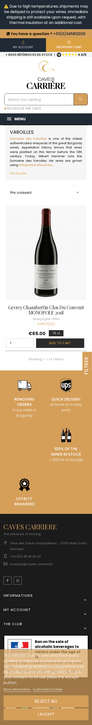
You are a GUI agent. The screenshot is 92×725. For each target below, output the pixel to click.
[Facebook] (7, 580)
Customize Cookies (48, 689)
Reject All (46, 701)
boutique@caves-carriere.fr (31, 564)
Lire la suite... (19, 173)
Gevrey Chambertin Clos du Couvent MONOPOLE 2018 (46, 310)
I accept (46, 714)
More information (17, 689)
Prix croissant (44, 192)
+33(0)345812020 (69, 33)
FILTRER (86, 365)
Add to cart (60, 343)
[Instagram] (17, 580)
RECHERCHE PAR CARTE (23, 108)
